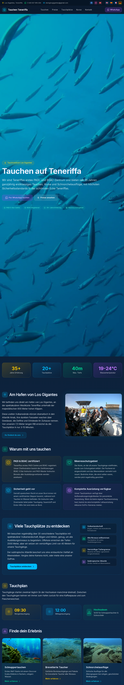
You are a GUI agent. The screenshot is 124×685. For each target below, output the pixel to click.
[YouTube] (100, 3)
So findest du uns (13, 435)
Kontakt (88, 10)
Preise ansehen (47, 198)
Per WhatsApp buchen (19, 198)
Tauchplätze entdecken (20, 566)
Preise (55, 10)
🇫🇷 (116, 3)
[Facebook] (91, 3)
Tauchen (45, 10)
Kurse (78, 10)
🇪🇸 (111, 3)
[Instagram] (96, 3)
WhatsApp (115, 10)
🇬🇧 (107, 3)
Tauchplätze (67, 10)
